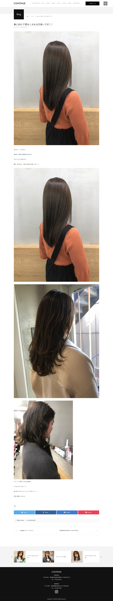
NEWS (48, 3)
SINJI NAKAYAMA (23, 27)
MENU (53, 3)
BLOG (69, 3)
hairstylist (22, 520)
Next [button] (101, 556)
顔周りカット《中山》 (61, 556)
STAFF (58, 3)
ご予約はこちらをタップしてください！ (23, 501)
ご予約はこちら (92, 3)
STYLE (43, 3)
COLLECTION (35, 3)
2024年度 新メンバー (90, 556)
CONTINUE (56, 572)
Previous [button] (12, 556)
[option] (28, 556)
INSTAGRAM (76, 3)
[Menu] (105, 3)
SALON (64, 3)
